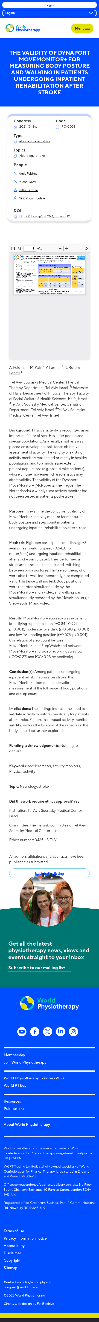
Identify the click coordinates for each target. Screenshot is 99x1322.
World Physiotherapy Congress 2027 (34, 1078)
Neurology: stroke (32, 155)
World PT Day (15, 1085)
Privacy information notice (25, 1238)
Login (49, 5)
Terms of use (14, 1231)
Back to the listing (49, 873)
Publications (14, 1108)
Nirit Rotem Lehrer (32, 198)
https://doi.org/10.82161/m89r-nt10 (44, 216)
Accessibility (14, 1245)
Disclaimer (12, 1253)
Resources (12, 1101)
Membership (14, 1055)
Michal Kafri (27, 182)
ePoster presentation (34, 141)
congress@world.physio (21, 1287)
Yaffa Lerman (28, 190)
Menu (80, 28)
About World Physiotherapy (27, 1124)
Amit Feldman (29, 173)
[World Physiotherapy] (23, 28)
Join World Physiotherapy (25, 1062)
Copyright (12, 1260)
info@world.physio (36, 1282)
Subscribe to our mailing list (36, 967)
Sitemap (10, 1267)
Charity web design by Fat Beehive (29, 1303)
